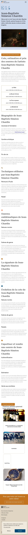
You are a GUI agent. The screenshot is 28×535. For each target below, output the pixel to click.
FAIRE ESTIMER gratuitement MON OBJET (11, 54)
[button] (25, 2)
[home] (5, 2)
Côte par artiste (4, 512)
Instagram (3, 517)
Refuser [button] (9, 530)
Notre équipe (4, 514)
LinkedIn (3, 519)
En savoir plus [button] (7, 527)
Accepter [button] (20, 530)
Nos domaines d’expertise (7, 511)
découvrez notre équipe (8, 404)
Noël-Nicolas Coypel (19, 132)
